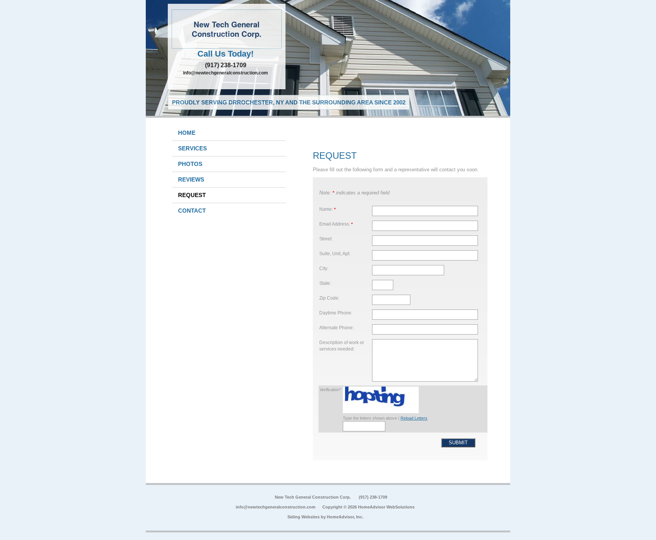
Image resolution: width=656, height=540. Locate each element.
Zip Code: (329, 297)
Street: (326, 238)
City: (323, 268)
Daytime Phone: (335, 312)
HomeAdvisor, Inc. (345, 517)
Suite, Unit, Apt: (334, 253)
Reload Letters (414, 418)
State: (325, 283)
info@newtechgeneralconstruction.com (225, 73)
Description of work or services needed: (341, 346)
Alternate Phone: (336, 327)
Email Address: (336, 223)
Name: (327, 209)
